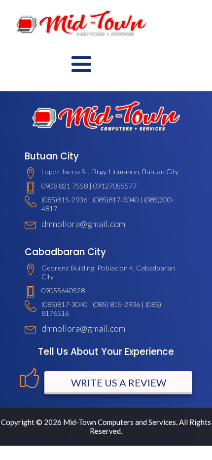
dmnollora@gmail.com (83, 223)
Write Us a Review (118, 382)
